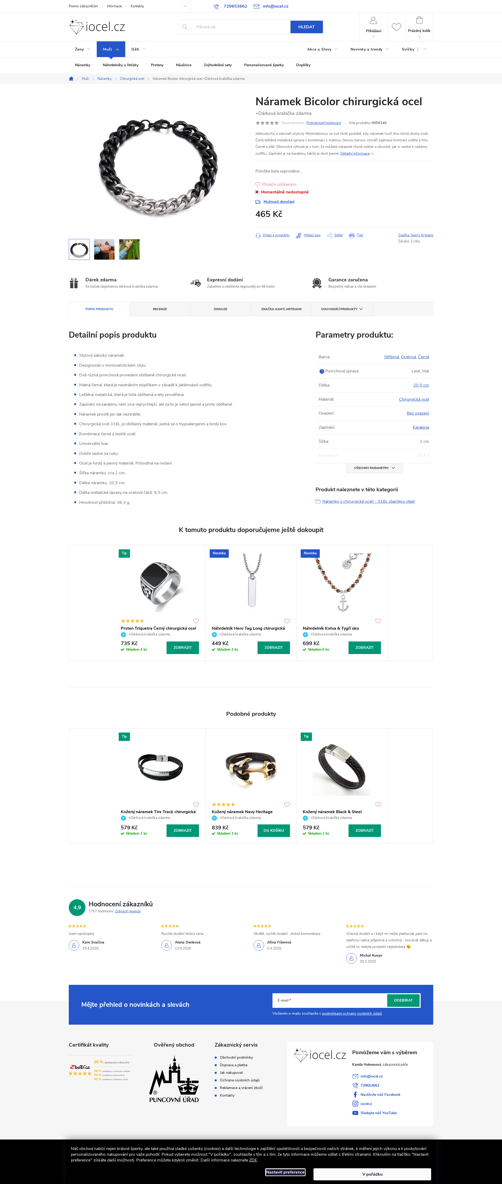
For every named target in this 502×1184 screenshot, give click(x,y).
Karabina (421, 427)
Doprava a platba (233, 1065)
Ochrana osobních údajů (240, 1080)
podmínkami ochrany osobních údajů (352, 1013)
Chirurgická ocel (414, 399)
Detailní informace (355, 153)
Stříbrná (391, 357)
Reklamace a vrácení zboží (241, 1088)
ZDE (253, 1160)
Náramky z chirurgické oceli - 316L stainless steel (368, 501)
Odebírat (403, 1000)
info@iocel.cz (372, 1076)
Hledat (306, 27)
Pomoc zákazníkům (83, 6)
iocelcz (366, 1103)
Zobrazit (183, 647)
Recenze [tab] (160, 309)
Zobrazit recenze (128, 911)
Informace (114, 6)
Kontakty (137, 6)
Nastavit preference (285, 1172)
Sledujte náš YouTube (379, 1112)
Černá (423, 357)
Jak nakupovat (231, 1073)
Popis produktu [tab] (99, 309)
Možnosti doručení (279, 201)
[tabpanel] (160, 603)
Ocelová (408, 357)
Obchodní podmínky (236, 1057)
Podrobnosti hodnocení (323, 123)
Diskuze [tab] (220, 309)
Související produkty (339, 309)
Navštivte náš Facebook (381, 1094)
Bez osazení (418, 413)
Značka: (415, 235)
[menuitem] (83, 49)
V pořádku (372, 1174)
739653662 (370, 1085)
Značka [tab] (281, 309)
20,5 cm (421, 385)
